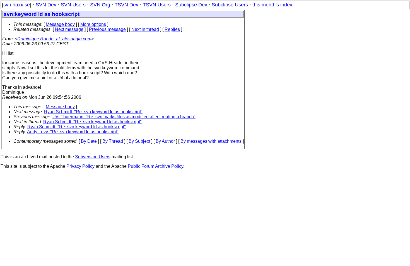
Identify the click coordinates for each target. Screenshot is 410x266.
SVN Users (73, 5)
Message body (60, 24)
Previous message (107, 29)
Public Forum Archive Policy (155, 166)
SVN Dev (46, 5)
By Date (89, 141)
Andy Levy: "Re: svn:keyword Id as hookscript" (73, 131)
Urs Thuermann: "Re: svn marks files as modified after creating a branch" (124, 116)
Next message (69, 29)
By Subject (139, 141)
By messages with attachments (211, 141)
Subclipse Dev (191, 5)
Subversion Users (92, 156)
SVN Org (100, 5)
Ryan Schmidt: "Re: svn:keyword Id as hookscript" (93, 111)
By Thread (112, 141)
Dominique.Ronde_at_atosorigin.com (54, 38)
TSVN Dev (126, 5)
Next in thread (145, 29)
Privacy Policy (80, 166)
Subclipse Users (230, 5)
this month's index (272, 5)
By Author (165, 141)
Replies (172, 29)
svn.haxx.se (16, 5)
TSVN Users (157, 5)
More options (93, 24)
